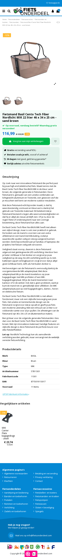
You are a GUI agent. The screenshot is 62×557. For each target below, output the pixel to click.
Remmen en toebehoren (16, 503)
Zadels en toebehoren (15, 511)
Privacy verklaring (43, 477)
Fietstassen (40, 503)
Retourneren (10, 477)
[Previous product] (58, 22)
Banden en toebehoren (15, 496)
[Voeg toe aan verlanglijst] (55, 141)
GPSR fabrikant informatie (16, 394)
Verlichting (9, 507)
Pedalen (8, 500)
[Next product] (59, 22)
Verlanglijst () (54, 3)
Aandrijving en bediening (16, 492)
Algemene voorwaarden (16, 473)
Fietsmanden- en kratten (47, 496)
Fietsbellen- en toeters (46, 492)
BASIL (33, 355)
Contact (39, 481)
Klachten (8, 481)
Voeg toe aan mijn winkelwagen (28, 141)
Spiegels (39, 511)
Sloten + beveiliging (44, 507)
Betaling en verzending (46, 473)
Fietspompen (41, 500)
